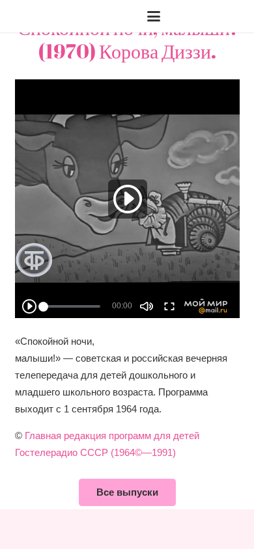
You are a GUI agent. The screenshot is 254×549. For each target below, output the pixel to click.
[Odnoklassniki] (233, 16)
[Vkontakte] (192, 16)
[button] (46, 16)
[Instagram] (213, 16)
